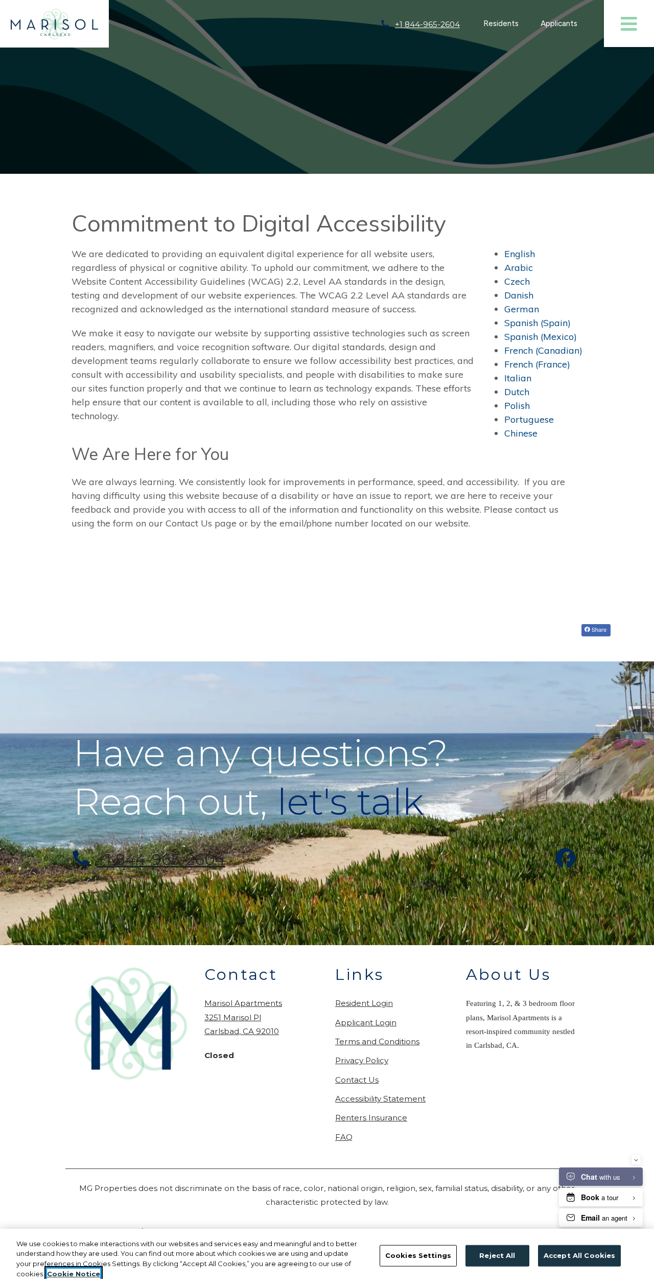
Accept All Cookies (579, 1255)
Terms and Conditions (377, 1041)
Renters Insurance (371, 1117)
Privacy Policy (361, 1060)
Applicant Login (365, 1022)
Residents (506, 23)
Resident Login (364, 1003)
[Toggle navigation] (629, 23)
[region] (327, 1256)
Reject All (497, 1255)
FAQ (344, 1137)
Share (598, 629)
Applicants (565, 23)
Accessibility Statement (380, 1098)
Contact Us (357, 1080)
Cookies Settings (418, 1255)
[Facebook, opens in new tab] (565, 859)
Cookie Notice (73, 1273)
